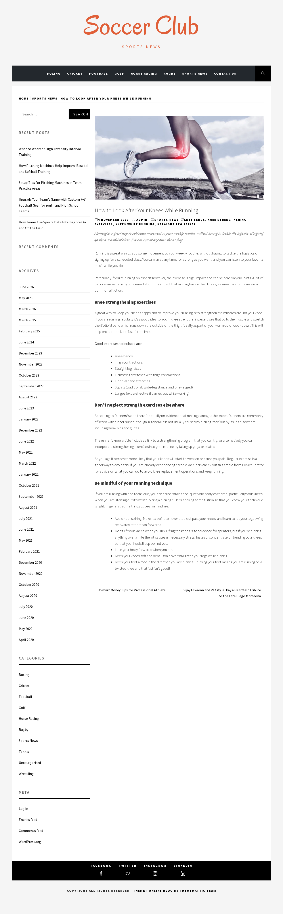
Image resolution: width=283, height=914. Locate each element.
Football (98, 73)
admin (141, 220)
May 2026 (26, 298)
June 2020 (26, 617)
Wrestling (26, 773)
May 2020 (26, 628)
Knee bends (194, 220)
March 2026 (27, 309)
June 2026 (26, 287)
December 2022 (30, 430)
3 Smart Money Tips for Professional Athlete (132, 590)
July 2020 (26, 606)
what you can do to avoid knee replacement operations (156, 471)
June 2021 (26, 529)
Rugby (170, 73)
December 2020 (30, 562)
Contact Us (225, 73)
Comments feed (31, 830)
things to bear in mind (147, 506)
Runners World (125, 415)
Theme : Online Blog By (156, 891)
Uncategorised (30, 762)
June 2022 (26, 441)
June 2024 (26, 342)
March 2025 (27, 320)
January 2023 (28, 419)
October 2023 (29, 375)
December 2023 (30, 353)
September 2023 (31, 386)
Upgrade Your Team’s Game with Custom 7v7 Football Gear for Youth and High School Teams (52, 205)
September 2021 (31, 496)
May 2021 (26, 540)
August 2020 (28, 595)
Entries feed (28, 819)
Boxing (54, 73)
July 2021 (26, 518)
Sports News (195, 73)
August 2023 (28, 397)
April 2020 (26, 639)
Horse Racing (144, 73)
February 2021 (29, 551)
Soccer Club (141, 25)
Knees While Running (135, 224)
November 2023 (30, 364)
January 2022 (28, 474)
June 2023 (26, 408)
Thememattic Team (198, 891)
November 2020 (30, 573)
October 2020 (29, 584)
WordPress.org (30, 841)
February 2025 (29, 331)
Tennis (24, 751)
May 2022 (26, 452)
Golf (119, 73)
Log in (23, 808)
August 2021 (28, 507)
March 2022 (27, 463)
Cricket (75, 73)
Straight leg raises (176, 224)
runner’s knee (125, 421)
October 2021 (29, 485)
